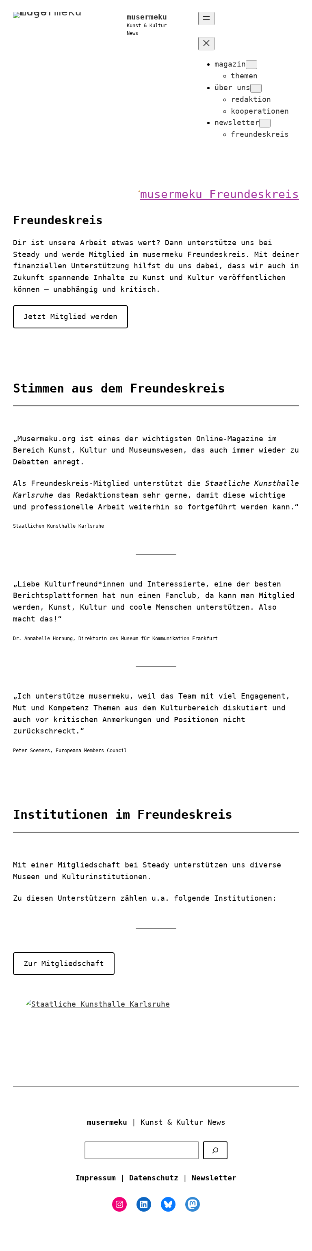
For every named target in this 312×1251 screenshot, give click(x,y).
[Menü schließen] (206, 43)
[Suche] (215, 1150)
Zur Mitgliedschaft (64, 963)
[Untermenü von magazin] (251, 64)
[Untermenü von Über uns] (256, 88)
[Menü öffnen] (206, 18)
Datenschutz (153, 1177)
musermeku (147, 17)
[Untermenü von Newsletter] (265, 123)
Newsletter (214, 1177)
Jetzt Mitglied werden (70, 316)
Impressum (96, 1177)
